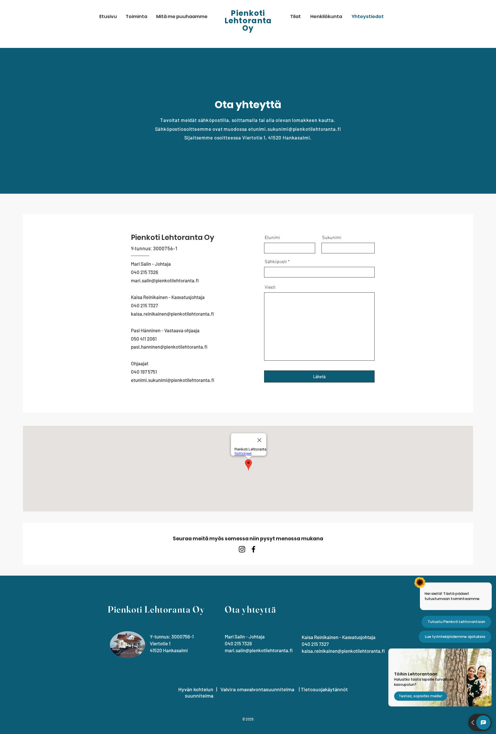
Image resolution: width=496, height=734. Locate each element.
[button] (136, 16)
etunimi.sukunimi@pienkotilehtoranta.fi (294, 129)
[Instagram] (242, 549)
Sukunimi (331, 238)
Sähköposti (276, 262)
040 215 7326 (238, 643)
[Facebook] (253, 549)
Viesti (270, 287)
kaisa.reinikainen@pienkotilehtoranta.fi (343, 651)
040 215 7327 (315, 644)
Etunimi (272, 238)
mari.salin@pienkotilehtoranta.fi (259, 650)
